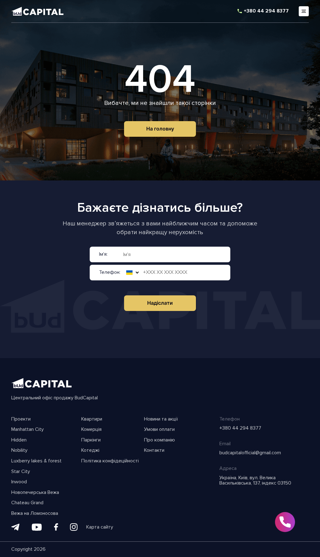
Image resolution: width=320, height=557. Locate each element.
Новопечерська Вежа (35, 492)
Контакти (154, 450)
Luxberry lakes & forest (36, 461)
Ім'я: (103, 254)
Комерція (91, 429)
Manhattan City (27, 429)
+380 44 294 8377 (266, 11)
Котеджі (90, 450)
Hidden (19, 440)
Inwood (19, 482)
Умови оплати (159, 429)
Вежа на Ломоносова (34, 513)
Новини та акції (161, 419)
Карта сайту (99, 527)
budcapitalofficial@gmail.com (250, 453)
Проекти (21, 419)
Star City (20, 472)
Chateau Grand (27, 503)
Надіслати (160, 303)
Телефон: (109, 272)
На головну (160, 129)
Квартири (91, 419)
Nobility (19, 450)
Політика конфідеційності (110, 461)
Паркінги (91, 440)
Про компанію (159, 440)
